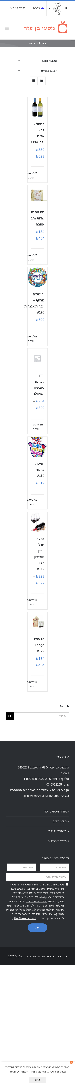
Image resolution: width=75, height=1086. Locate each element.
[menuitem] (37, 8)
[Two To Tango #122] (38, 622)
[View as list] (41, 81)
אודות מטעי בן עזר (55, 811)
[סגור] (71, 1062)
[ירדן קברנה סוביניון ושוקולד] (38, 358)
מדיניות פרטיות (57, 841)
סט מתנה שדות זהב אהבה (37, 218)
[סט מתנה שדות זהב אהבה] (38, 195)
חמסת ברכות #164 (39, 469)
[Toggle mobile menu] (7, 28)
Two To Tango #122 (39, 645)
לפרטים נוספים (33, 175)
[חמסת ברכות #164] (38, 447)
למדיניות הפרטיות (36, 901)
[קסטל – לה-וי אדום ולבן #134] (38, 107)
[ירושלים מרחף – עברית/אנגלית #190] (38, 277)
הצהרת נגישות (57, 831)
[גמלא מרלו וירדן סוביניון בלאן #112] (38, 522)
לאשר (37, 1080)
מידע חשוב (60, 821)
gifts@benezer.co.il (35, 795)
